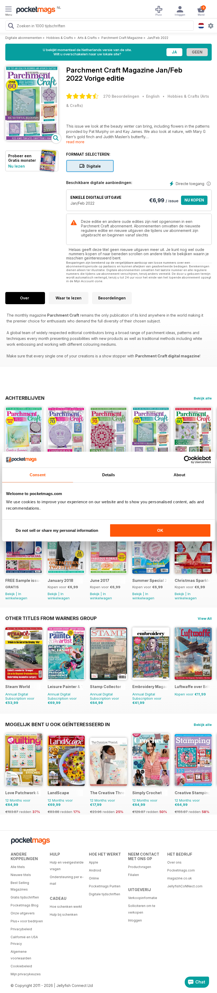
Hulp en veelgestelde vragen (67, 865)
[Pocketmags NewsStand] (34, 10)
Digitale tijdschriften (104, 894)
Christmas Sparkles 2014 (192, 580)
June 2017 (99, 580)
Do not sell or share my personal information (57, 530)
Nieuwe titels (21, 875)
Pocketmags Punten (104, 886)
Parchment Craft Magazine (122, 38)
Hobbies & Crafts (59, 38)
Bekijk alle (203, 398)
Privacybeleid (21, 929)
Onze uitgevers (23, 913)
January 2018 (60, 580)
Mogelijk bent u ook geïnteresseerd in (57, 724)
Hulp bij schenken (64, 914)
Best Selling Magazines (20, 886)
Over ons (174, 862)
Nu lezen (16, 166)
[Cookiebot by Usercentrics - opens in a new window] (188, 460)
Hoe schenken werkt (66, 907)
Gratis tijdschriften (25, 897)
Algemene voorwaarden (21, 955)
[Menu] (8, 10)
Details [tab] (108, 475)
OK (160, 530)
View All (205, 618)
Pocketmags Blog (24, 905)
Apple (93, 862)
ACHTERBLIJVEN (24, 398)
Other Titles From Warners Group (51, 618)
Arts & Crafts (87, 38)
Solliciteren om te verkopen (141, 909)
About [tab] (179, 475)
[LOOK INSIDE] (31, 139)
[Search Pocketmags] (10, 26)
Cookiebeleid (21, 966)
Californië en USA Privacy (24, 940)
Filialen (133, 875)
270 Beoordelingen (121, 96)
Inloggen (135, 920)
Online (94, 878)
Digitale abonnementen (23, 38)
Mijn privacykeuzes (26, 974)
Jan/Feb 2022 (157, 38)
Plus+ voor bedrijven (27, 921)
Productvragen (139, 867)
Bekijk (10, 594)
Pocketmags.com (181, 870)
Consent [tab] (38, 475)
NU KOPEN (194, 200)
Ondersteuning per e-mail (67, 880)
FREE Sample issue (22, 580)
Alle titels (18, 867)
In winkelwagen (16, 596)
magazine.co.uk (179, 878)
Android (95, 870)
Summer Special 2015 (150, 580)
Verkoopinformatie (142, 898)
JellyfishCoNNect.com (184, 886)
